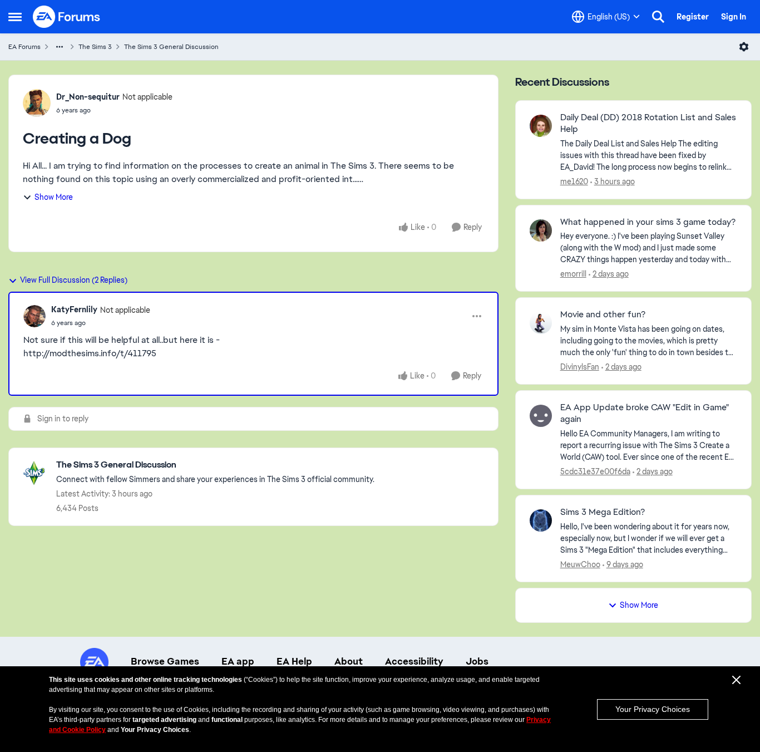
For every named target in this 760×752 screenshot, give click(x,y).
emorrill (573, 274)
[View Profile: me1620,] (541, 126)
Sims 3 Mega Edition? (602, 512)
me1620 (574, 181)
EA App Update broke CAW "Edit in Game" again (644, 413)
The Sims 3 (95, 46)
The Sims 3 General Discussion (171, 46)
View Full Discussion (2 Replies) (73, 280)
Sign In (733, 17)
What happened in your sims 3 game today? (648, 222)
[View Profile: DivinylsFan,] (541, 323)
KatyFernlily (74, 309)
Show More (53, 197)
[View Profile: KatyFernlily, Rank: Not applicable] (34, 316)
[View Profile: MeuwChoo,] (541, 520)
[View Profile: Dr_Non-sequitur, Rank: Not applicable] (37, 103)
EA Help (294, 661)
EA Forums (24, 46)
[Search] (658, 16)
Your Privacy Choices (652, 709)
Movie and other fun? (602, 314)
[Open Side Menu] (15, 16)
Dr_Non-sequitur (88, 97)
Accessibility (414, 661)
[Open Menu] (744, 47)
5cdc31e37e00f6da (595, 471)
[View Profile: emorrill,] (541, 230)
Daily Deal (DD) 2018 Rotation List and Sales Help (648, 123)
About (348, 661)
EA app (237, 661)
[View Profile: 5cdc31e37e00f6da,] (541, 416)
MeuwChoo (580, 564)
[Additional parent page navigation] (59, 47)
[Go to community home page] (67, 17)
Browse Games (165, 661)
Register (693, 17)
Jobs (477, 661)
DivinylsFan (579, 367)
